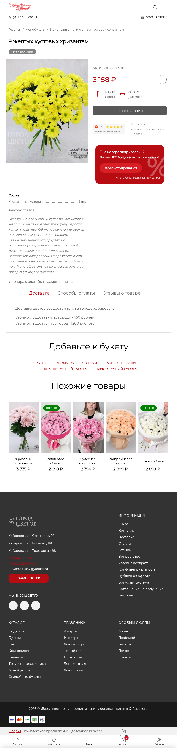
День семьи (73, 670)
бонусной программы (147, 177)
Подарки (16, 631)
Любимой (127, 638)
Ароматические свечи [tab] (76, 363)
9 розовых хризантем (23, 461)
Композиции (19, 651)
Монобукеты (19, 670)
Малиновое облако (55, 461)
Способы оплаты (76, 293)
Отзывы (125, 550)
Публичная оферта (134, 576)
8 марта (70, 631)
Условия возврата (134, 563)
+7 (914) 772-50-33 (22, 558)
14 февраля (73, 638)
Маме (123, 631)
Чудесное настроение (88, 461)
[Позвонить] (164, 7)
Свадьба (16, 657)
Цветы (14, 644)
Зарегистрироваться (120, 168)
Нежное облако (152, 461)
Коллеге (125, 657)
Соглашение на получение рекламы (141, 592)
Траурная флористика (27, 664)
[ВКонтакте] (145, 7)
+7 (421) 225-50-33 (22, 563)
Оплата (125, 543)
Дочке (124, 651)
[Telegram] (135, 7)
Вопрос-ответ (130, 556)
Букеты (15, 638)
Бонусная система (134, 582)
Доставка (39, 293)
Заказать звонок (29, 578)
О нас (123, 524)
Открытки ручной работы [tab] (63, 369)
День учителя (75, 664)
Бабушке (126, 644)
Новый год (73, 651)
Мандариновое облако (120, 461)
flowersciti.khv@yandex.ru (28, 569)
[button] (163, 431)
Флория (15, 731)
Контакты (127, 530)
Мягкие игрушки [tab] (122, 363)
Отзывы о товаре (122, 293)
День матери (74, 644)
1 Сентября (73, 657)
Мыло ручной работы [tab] (117, 369)
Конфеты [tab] (38, 363)
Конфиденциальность (137, 569)
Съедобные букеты (25, 677)
